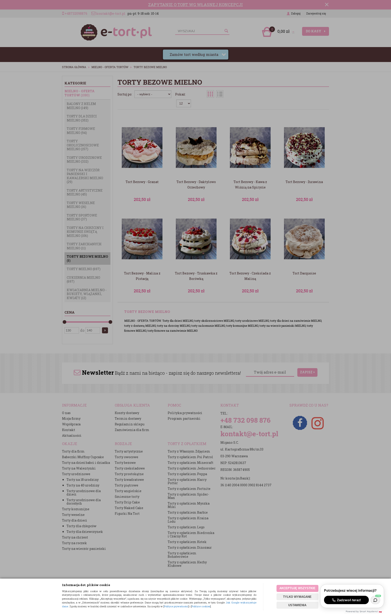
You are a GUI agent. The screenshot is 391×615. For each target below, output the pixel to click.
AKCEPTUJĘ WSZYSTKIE (297, 588)
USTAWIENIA (297, 605)
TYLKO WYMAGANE (297, 596)
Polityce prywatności (176, 606)
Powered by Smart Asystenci (364, 611)
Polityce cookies (201, 606)
